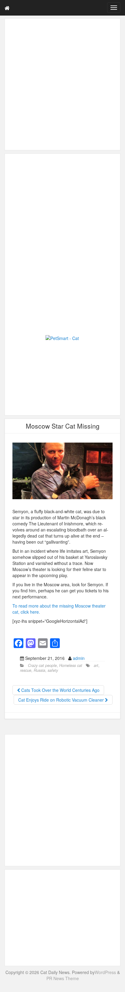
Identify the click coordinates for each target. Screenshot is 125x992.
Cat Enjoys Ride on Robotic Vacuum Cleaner (61, 700)
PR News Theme (62, 978)
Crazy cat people (42, 665)
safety (53, 670)
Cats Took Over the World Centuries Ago (60, 690)
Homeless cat (70, 665)
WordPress (105, 972)
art (96, 665)
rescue (25, 670)
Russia (39, 670)
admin (79, 658)
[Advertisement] (62, 84)
